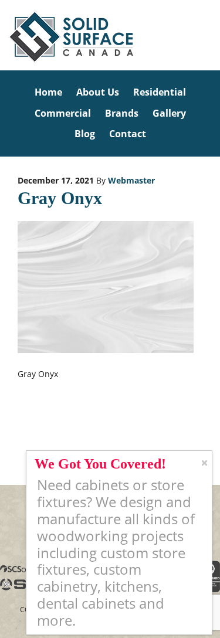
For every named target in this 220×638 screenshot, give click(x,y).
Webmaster (131, 180)
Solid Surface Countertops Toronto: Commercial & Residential (2, 35)
